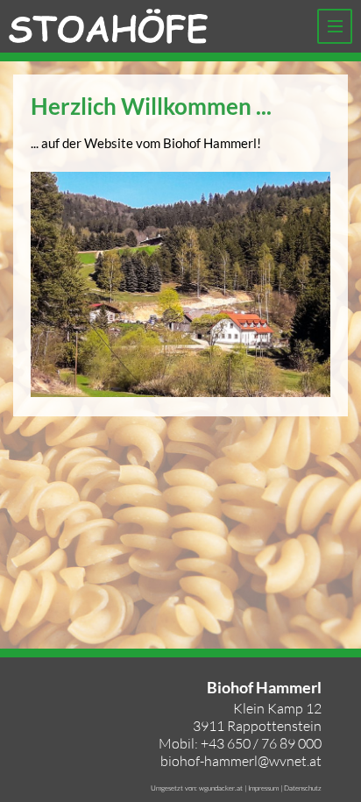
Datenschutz (303, 787)
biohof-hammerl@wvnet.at (241, 761)
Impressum (263, 787)
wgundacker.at (221, 787)
